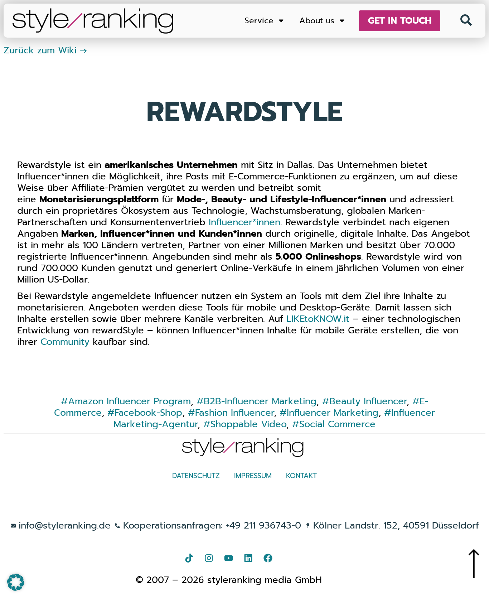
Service (259, 20)
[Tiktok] (189, 558)
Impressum (253, 476)
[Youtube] (229, 558)
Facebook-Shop (148, 413)
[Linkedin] (248, 558)
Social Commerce (337, 424)
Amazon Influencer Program (129, 401)
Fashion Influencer (234, 413)
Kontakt (301, 476)
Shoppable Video (248, 424)
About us (316, 20)
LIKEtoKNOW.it (317, 319)
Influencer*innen (244, 222)
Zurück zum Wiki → (45, 50)
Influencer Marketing (332, 413)
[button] (16, 582)
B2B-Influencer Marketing (260, 401)
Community (64, 342)
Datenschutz (196, 476)
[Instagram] (209, 558)
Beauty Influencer (368, 401)
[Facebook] (268, 558)
